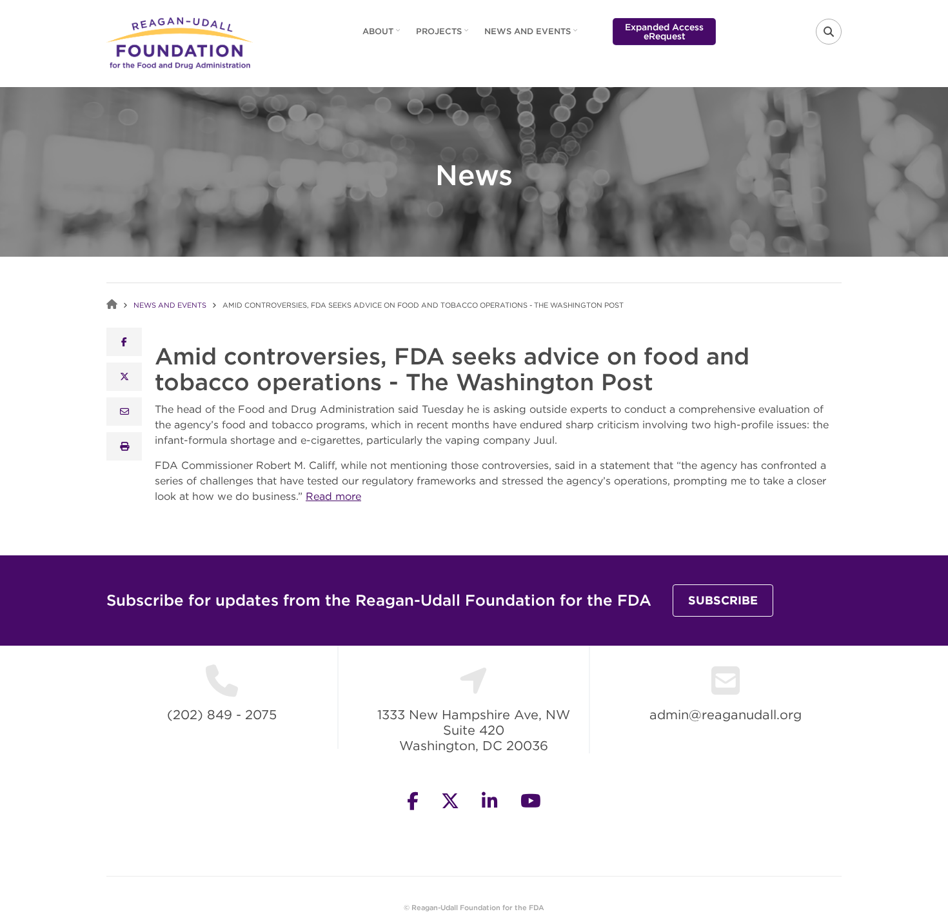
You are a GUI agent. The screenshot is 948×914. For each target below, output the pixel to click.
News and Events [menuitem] (532, 35)
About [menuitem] (382, 35)
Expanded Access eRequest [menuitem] (664, 31)
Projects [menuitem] (443, 35)
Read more (333, 496)
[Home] (179, 41)
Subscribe (723, 600)
